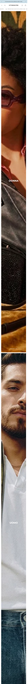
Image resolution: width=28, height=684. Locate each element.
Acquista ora (13, 348)
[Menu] (1, 5)
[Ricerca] (5, 5)
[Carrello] (25, 5)
